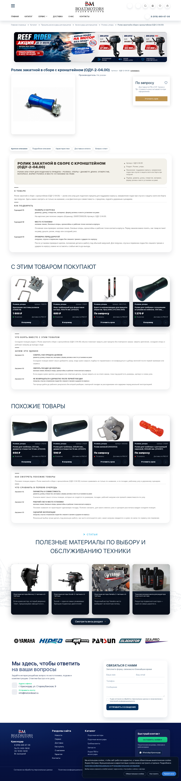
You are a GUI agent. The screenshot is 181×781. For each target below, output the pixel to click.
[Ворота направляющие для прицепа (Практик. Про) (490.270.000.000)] (110, 289)
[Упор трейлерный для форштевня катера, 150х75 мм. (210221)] (70, 289)
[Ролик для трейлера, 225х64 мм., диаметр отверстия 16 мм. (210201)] (70, 428)
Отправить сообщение (122, 707)
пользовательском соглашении (126, 766)
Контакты (84, 16)
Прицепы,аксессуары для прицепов (56, 25)
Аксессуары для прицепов (86, 25)
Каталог (28, 16)
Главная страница (18, 25)
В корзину (26, 322)
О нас (71, 16)
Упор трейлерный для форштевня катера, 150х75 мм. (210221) (68, 308)
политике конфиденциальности (98, 766)
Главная (15, 16)
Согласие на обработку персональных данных (33, 770)
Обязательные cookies (135, 774)
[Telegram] (138, 5)
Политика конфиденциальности (71, 770)
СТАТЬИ (92, 534)
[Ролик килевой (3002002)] (110, 428)
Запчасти (92, 748)
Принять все (169, 774)
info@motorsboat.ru (28, 693)
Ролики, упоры (107, 25)
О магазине (60, 750)
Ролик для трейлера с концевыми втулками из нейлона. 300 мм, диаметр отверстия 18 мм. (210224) (151, 308)
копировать (135, 71)
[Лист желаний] (160, 5)
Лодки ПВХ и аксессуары (93, 753)
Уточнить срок (151, 99)
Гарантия (58, 754)
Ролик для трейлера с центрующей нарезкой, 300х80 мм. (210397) (151, 448)
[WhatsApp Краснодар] (129, 5)
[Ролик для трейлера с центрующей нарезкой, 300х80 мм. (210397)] (151, 428)
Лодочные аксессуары (97, 739)
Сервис (58, 739)
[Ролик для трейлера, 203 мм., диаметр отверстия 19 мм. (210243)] (29, 428)
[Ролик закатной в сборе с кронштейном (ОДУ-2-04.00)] (43, 104)
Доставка (58, 16)
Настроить (153, 774)
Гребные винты (94, 744)
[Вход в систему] (152, 5)
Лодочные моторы (95, 735)
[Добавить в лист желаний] (166, 82)
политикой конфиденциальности (122, 701)
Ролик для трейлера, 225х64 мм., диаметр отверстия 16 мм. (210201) (69, 448)
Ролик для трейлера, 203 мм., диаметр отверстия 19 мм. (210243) (29, 448)
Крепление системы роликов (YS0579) (26, 308)
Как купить (59, 747)
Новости (58, 735)
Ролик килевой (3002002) (105, 447)
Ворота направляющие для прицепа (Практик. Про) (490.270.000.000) (110, 308)
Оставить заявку (152, 740)
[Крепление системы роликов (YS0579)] (29, 289)
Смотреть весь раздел (89, 621)
